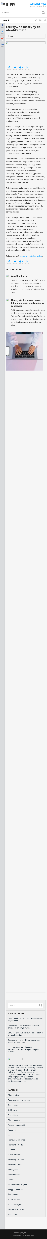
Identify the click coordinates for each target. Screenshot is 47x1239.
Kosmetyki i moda (15, 1145)
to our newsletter (38, 4)
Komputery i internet (16, 1140)
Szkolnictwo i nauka (16, 1209)
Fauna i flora (13, 1115)
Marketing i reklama (16, 1159)
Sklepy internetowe (15, 1189)
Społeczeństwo (14, 1199)
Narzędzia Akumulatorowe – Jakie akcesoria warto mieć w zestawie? (27, 303)
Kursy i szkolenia (14, 1155)
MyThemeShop (28, 1236)
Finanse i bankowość (16, 1125)
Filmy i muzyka (14, 1120)
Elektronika (12, 1110)
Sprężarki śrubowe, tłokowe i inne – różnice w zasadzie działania (25, 1034)
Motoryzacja (13, 1169)
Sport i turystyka (14, 1204)
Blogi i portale (13, 1095)
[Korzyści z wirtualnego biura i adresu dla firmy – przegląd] (24, 351)
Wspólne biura (19, 276)
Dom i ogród (13, 1105)
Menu (5, 20)
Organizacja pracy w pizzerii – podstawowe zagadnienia (25, 1019)
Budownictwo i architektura (19, 1100)
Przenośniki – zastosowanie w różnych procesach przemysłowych (23, 1026)
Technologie (13, 1214)
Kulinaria (11, 1150)
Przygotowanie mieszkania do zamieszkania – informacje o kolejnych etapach (23, 1049)
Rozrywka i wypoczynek (17, 1184)
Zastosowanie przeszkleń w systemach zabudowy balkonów (24, 1041)
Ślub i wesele (13, 1194)
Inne (12, 36)
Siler (16, 1233)
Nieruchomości (14, 1174)
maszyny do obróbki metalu (31, 256)
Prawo (10, 1179)
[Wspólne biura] (7, 276)
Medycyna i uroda (15, 1164)
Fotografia (12, 1130)
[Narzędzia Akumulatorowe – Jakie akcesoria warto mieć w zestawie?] (7, 300)
